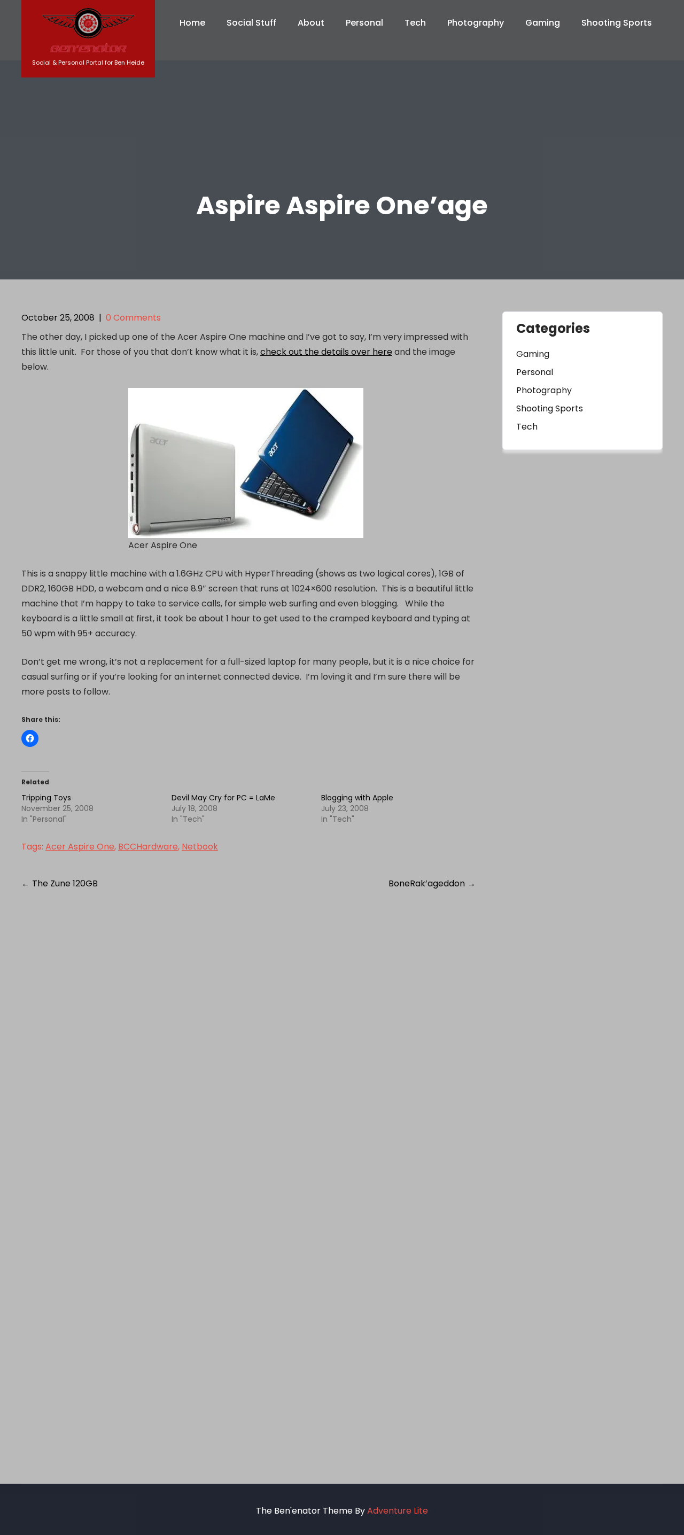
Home (192, 23)
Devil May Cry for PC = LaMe (223, 797)
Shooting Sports (616, 23)
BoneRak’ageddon (432, 883)
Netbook (200, 846)
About (311, 23)
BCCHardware (148, 846)
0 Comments (133, 317)
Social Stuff (251, 23)
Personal (364, 23)
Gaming (542, 23)
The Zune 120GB (59, 883)
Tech (415, 23)
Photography (475, 23)
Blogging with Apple (357, 797)
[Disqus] (248, 1037)
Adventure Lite (397, 1511)
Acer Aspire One (79, 846)
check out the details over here (326, 352)
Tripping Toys (46, 797)
